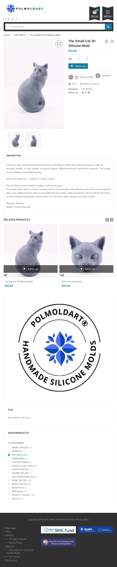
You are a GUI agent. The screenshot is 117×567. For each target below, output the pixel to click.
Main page (11, 528)
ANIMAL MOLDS (20, 447)
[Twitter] (83, 92)
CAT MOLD (19, 35)
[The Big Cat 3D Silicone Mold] (106, 41)
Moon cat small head (72, 281)
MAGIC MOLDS (19, 484)
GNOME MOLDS (20, 473)
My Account (11, 560)
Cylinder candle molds (22, 466)
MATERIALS (18, 487)
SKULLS (16, 498)
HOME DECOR (19, 480)
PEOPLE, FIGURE (20, 495)
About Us (10, 546)
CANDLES (17, 451)
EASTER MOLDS (20, 469)
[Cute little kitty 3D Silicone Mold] (111, 41)
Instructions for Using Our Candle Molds (20, 551)
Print (73, 84)
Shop (8, 531)
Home (6, 35)
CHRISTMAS (18, 458)
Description (13, 155)
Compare (106, 75)
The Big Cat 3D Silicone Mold (19, 281)
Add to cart (80, 66)
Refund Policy (15, 542)
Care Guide (14, 556)
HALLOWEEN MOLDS (22, 477)
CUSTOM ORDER (20, 462)
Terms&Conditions (17, 539)
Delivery (9, 535)
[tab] (14, 155)
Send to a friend (91, 84)
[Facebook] (86, 92)
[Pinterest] (89, 92)
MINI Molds (17, 491)
